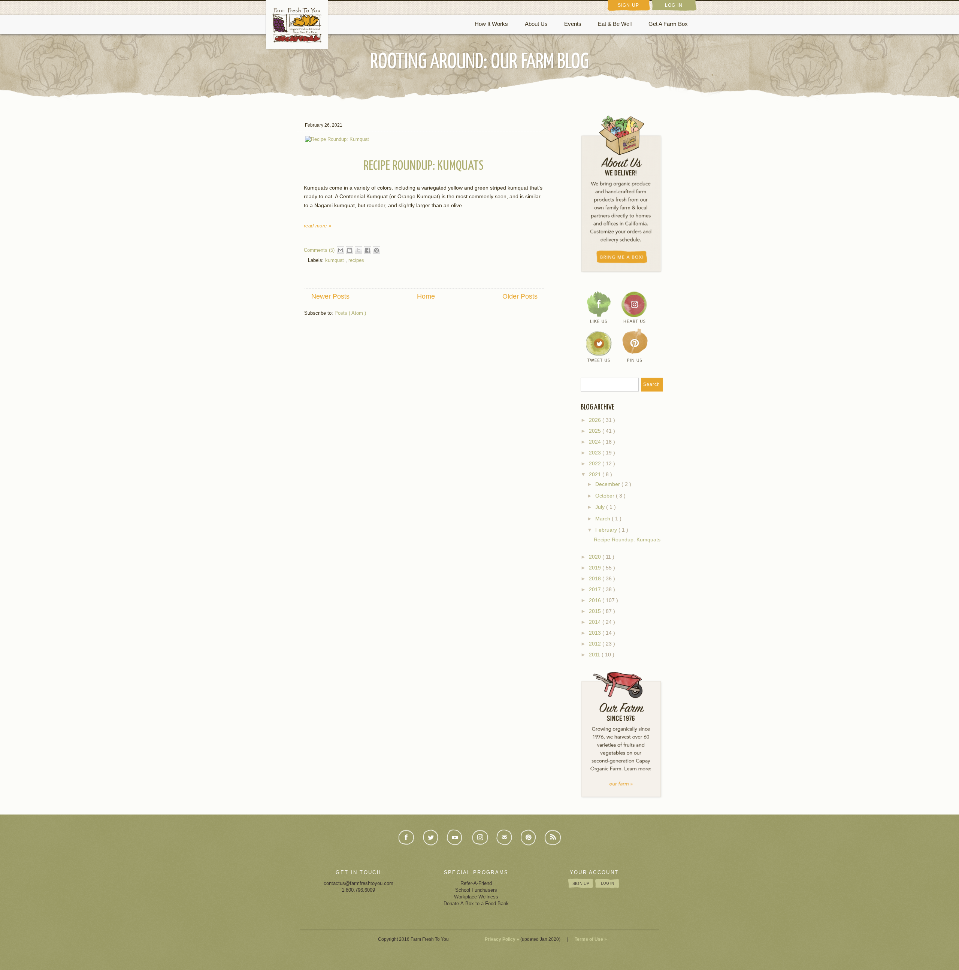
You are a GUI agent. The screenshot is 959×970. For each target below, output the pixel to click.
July (600, 507)
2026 (595, 420)
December (608, 484)
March (603, 519)
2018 (595, 578)
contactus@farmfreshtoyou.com (358, 883)
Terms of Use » (591, 939)
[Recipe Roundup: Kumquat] (337, 139)
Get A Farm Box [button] (668, 24)
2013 (595, 633)
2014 (595, 622)
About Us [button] (536, 24)
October (605, 496)
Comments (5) (319, 250)
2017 (595, 589)
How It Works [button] (491, 24)
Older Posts (520, 296)
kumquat (335, 260)
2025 (595, 431)
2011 (595, 655)
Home (426, 296)
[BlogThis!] (349, 250)
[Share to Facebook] (367, 250)
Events (572, 24)
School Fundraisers (476, 890)
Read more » (317, 226)
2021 (595, 474)
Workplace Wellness (476, 897)
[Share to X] (358, 250)
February (606, 530)
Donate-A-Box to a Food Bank (476, 903)
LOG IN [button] (674, 5)
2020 (595, 557)
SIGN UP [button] (628, 5)
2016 (595, 600)
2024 (595, 442)
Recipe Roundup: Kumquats (423, 166)
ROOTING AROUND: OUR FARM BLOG (479, 62)
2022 (595, 463)
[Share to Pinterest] (376, 250)
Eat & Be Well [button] (615, 24)
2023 (595, 453)
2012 (595, 644)
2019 (595, 568)
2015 (595, 611)
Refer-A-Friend (476, 883)
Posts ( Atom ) (350, 313)
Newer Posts (330, 296)
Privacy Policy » (502, 939)
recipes (356, 260)
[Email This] (340, 250)
